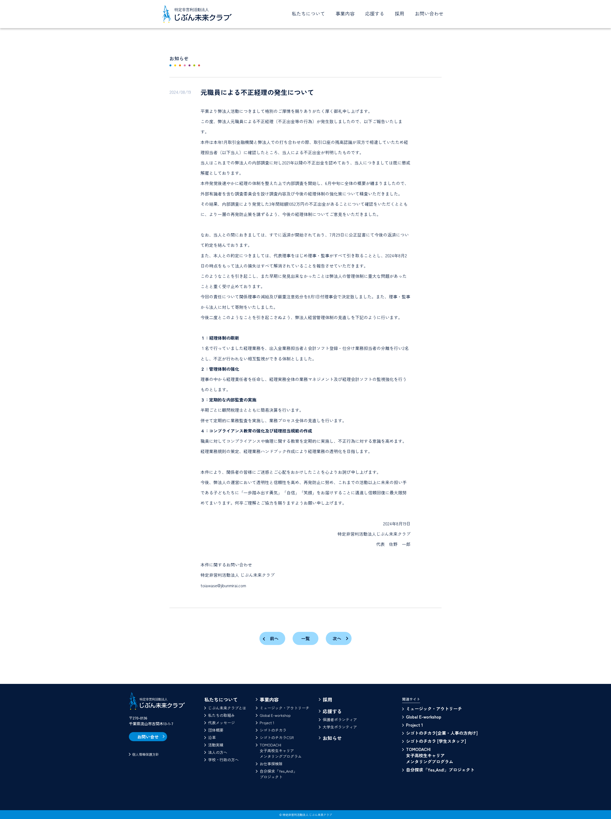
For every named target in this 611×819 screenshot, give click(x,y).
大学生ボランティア (340, 727)
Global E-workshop (275, 715)
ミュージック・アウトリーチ (284, 708)
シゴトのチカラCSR (277, 737)
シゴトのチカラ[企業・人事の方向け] (442, 733)
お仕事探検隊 (271, 763)
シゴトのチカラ (273, 730)
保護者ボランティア (340, 719)
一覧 (305, 638)
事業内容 (269, 699)
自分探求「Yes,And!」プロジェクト (278, 774)
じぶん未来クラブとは (227, 708)
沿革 (212, 737)
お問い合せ (148, 737)
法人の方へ (217, 752)
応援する (332, 711)
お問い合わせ (429, 13)
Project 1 (267, 722)
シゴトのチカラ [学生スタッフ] (436, 741)
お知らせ (332, 737)
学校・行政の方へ (223, 759)
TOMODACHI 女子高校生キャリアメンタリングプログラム (429, 755)
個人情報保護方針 (145, 754)
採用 (399, 13)
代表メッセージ (221, 722)
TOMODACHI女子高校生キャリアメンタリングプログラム (281, 750)
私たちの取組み (221, 715)
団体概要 (215, 730)
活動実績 (215, 745)
